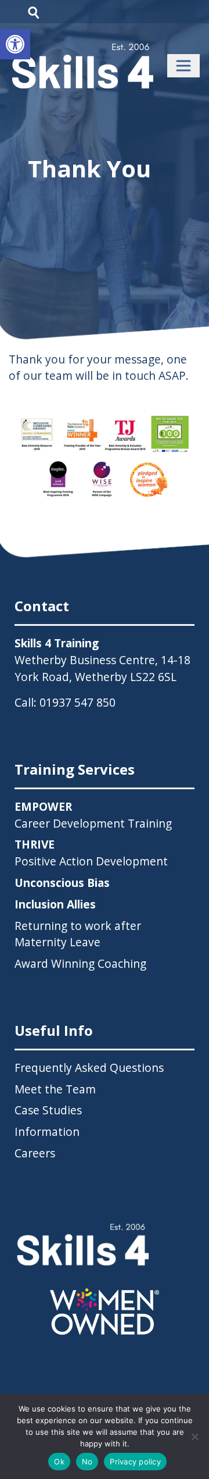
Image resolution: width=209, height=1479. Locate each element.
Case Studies (48, 1110)
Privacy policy (135, 1461)
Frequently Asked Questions (89, 1067)
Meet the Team (55, 1089)
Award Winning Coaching (80, 963)
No (87, 1461)
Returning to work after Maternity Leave (78, 934)
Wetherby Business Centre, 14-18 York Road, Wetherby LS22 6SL (102, 668)
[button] (15, 44)
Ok (59, 1461)
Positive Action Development (91, 852)
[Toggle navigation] (183, 65)
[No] (194, 1436)
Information (47, 1131)
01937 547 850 (77, 702)
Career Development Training (93, 815)
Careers (35, 1153)
